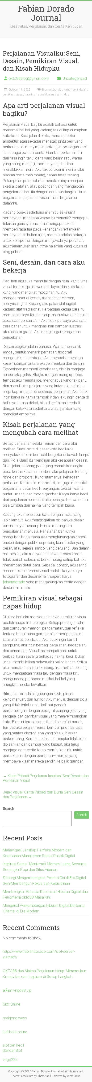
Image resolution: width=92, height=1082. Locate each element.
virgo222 (10, 1059)
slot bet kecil (13, 1045)
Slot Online (11, 1004)
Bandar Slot (12, 1050)
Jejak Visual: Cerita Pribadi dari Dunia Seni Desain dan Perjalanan (43, 794)
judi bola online (15, 1032)
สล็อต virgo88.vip (17, 990)
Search (8, 808)
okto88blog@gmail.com (28, 78)
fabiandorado (14, 582)
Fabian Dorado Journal (46, 13)
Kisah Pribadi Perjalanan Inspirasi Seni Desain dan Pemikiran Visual (46, 778)
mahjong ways (15, 1018)
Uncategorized (75, 78)
